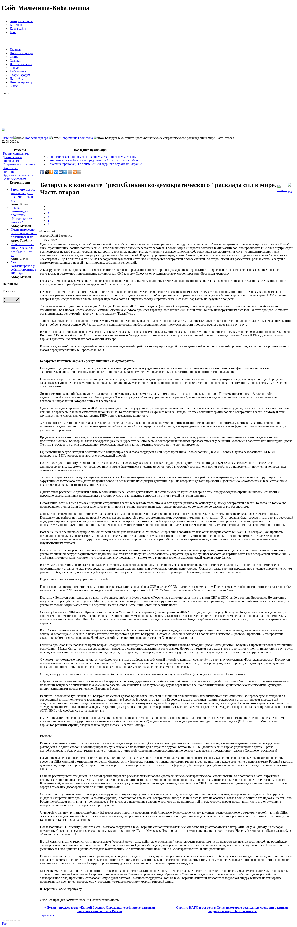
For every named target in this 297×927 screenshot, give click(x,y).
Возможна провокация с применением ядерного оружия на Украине (94, 164)
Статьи (14, 56)
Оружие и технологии (18, 175)
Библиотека (18, 71)
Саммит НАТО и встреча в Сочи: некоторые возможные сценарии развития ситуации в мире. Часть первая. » (232, 909)
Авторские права (21, 21)
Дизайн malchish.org (11, 920)
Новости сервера (21, 53)
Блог (13, 32)
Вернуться (46, 915)
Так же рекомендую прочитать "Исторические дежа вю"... (21, 215)
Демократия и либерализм (12, 158)
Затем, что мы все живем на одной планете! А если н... (23, 195)
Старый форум (20, 75)
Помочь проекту (21, 82)
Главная (15, 49)
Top (4, 923)
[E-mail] (290, 187)
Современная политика (76, 138)
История (8, 171)
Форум (14, 67)
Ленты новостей (21, 64)
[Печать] (282, 187)
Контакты (16, 25)
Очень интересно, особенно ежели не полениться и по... (24, 233)
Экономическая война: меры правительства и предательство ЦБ (91, 156)
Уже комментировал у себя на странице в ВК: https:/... (24, 268)
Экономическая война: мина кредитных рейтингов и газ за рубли (92, 160)
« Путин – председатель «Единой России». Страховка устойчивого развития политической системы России (99, 909)
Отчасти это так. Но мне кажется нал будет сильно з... (22, 249)
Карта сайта (18, 28)
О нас (14, 86)
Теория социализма (16, 153)
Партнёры (17, 78)
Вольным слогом (14, 179)
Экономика (10, 168)
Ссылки (15, 60)
